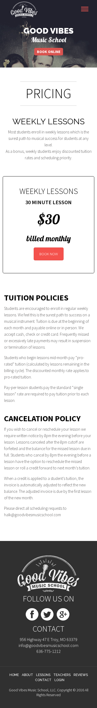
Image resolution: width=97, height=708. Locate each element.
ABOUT (27, 675)
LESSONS (43, 675)
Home (14, 675)
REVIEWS (81, 675)
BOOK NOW (48, 254)
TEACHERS (62, 675)
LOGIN (59, 680)
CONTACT (43, 680)
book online (48, 51)
